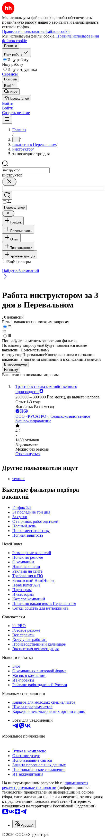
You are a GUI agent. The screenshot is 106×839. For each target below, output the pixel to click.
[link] (11, 91)
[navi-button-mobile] (7, 119)
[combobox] (26, 170)
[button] (7, 103)
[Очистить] (9, 182)
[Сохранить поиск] (7, 195)
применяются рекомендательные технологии (45, 785)
